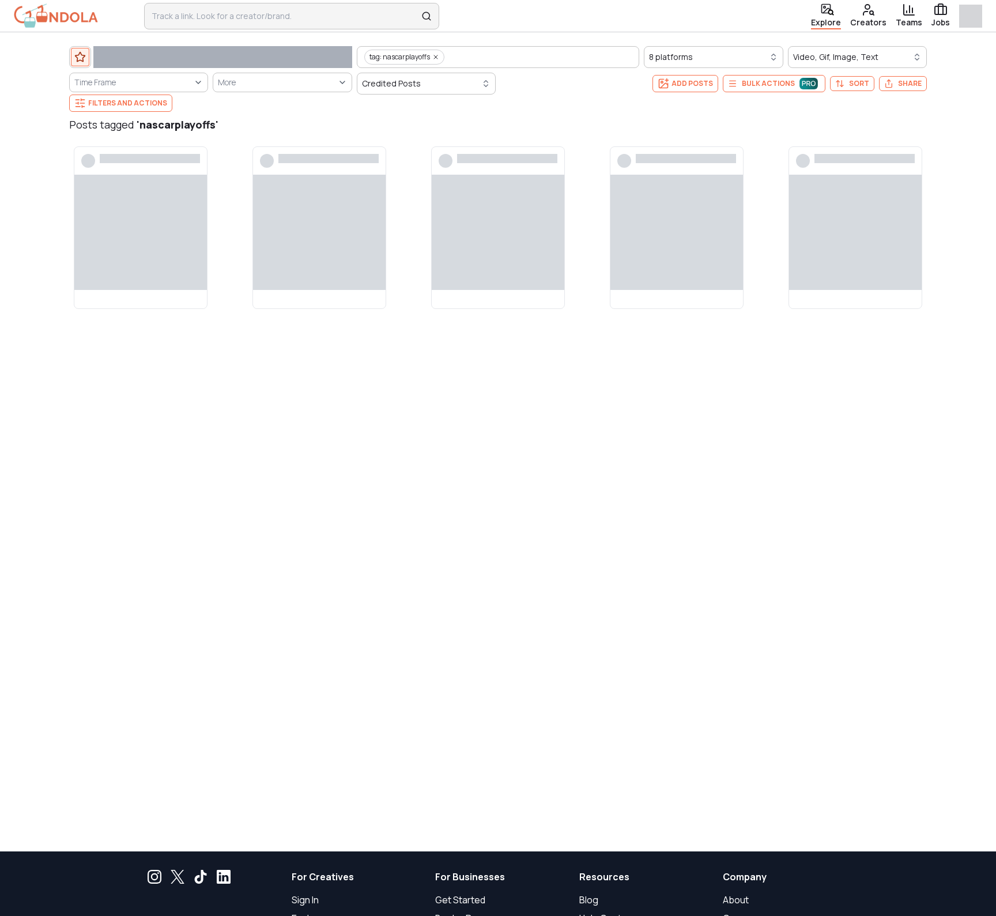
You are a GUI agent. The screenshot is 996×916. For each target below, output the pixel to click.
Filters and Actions (127, 103)
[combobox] (284, 16)
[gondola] (56, 15)
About (736, 900)
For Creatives (323, 876)
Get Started (460, 900)
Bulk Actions (768, 83)
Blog (588, 900)
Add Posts (692, 83)
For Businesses (470, 876)
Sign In (305, 900)
